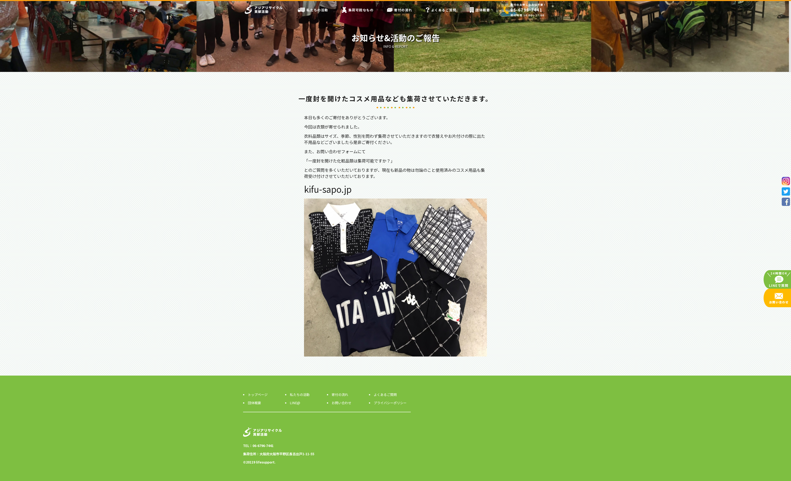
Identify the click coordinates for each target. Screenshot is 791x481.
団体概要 (482, 9)
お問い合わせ (341, 402)
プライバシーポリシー (390, 402)
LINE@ (295, 402)
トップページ (258, 394)
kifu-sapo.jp (328, 189)
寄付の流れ (403, 9)
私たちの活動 (317, 9)
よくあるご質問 (443, 9)
